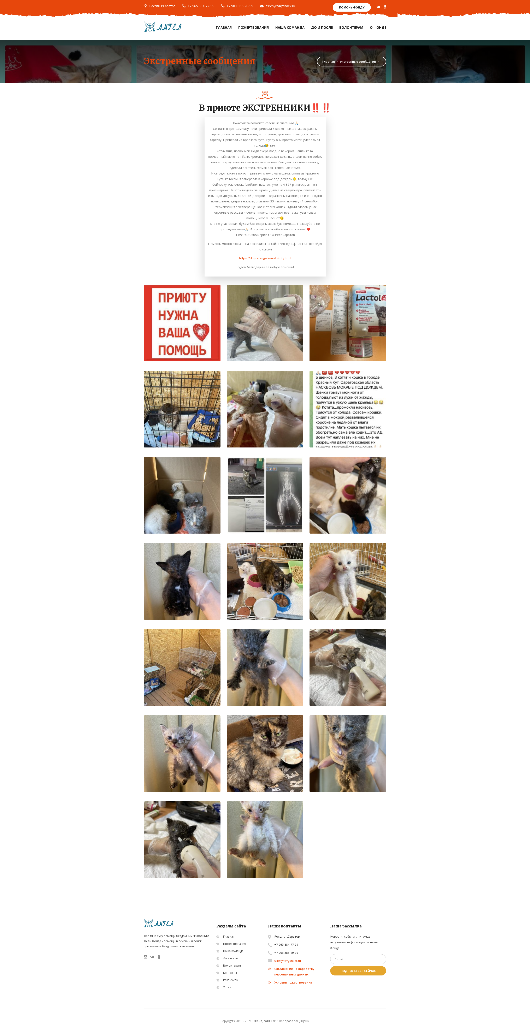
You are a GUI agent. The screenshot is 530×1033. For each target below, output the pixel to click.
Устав (227, 987)
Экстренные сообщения (199, 61)
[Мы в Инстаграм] (145, 956)
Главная (224, 27)
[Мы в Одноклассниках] (385, 6)
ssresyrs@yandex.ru (280, 6)
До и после (322, 27)
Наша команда (290, 27)
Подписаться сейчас (358, 971)
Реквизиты (230, 980)
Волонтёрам (351, 27)
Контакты (230, 973)
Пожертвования (253, 27)
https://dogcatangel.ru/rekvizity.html (265, 258)
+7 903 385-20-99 (240, 6)
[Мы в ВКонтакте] (378, 6)
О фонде (378, 27)
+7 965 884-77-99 (201, 6)
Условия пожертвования (293, 982)
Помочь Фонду (351, 7)
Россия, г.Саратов (162, 6)
